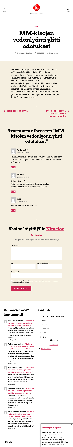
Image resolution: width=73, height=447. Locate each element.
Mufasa (43, 320)
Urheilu (36, 26)
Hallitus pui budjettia (51, 427)
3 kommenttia (53, 53)
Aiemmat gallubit (46, 348)
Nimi (13, 263)
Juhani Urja (28, 53)
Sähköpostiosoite (43, 263)
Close (71, 424)
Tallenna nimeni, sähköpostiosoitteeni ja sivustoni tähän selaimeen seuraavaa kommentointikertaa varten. (35, 281)
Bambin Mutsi (45, 328)
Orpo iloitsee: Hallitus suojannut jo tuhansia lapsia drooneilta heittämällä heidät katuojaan (21, 414)
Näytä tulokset (53, 344)
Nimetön (55, 228)
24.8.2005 (40, 53)
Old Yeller (44, 333)
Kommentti (15, 245)
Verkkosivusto (15, 272)
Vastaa (13, 167)
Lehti (10, 442)
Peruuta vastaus (36, 235)
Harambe (44, 324)
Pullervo (44, 337)
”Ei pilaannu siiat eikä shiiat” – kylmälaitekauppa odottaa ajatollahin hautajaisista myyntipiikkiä (21, 323)
